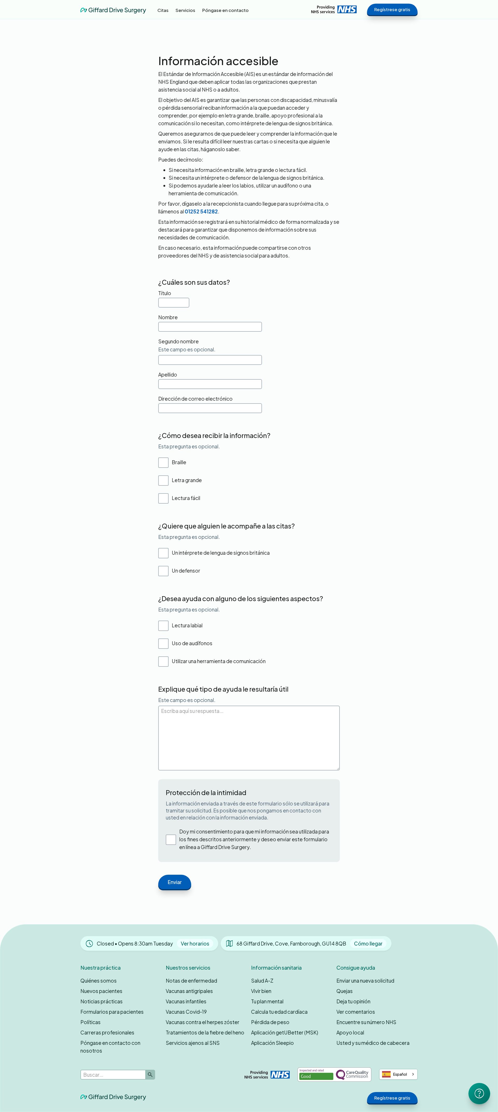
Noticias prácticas (101, 1001)
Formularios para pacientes (112, 1012)
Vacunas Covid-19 (186, 1012)
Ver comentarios (355, 1012)
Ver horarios (195, 943)
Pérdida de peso (270, 1022)
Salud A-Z (262, 980)
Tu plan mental (267, 1001)
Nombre (168, 317)
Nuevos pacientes (101, 991)
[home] (113, 9)
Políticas (90, 1022)
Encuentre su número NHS (366, 1022)
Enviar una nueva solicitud (365, 980)
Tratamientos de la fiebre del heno (205, 1032)
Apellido (167, 374)
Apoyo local (350, 1032)
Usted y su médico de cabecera (373, 1043)
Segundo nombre (178, 341)
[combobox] (398, 1074)
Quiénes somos (98, 980)
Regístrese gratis (392, 9)
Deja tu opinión (353, 1001)
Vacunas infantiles (186, 1001)
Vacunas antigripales (189, 991)
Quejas (344, 991)
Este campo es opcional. (186, 349)
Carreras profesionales (107, 1032)
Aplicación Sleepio (272, 1043)
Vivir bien (261, 991)
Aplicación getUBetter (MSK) (284, 1032)
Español (400, 1074)
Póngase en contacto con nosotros (110, 1047)
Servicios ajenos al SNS (193, 1043)
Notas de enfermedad (191, 980)
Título (164, 293)
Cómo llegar (368, 943)
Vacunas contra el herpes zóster (202, 1022)
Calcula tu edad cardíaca (279, 1012)
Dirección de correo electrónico (195, 398)
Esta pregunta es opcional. (189, 446)
